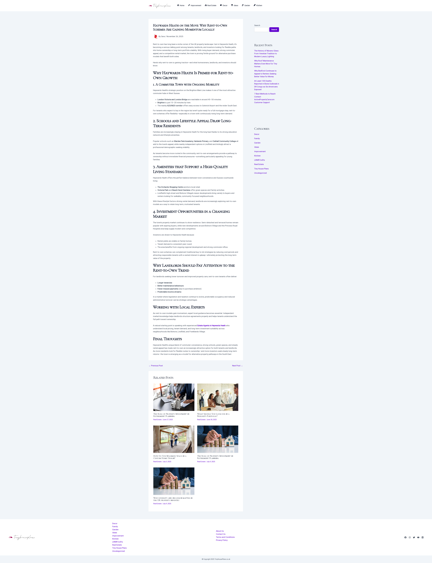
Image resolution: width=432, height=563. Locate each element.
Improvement (260, 151)
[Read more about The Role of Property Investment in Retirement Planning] (173, 397)
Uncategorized (260, 173)
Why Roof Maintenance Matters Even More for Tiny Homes (265, 64)
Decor (256, 134)
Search (257, 25)
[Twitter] (414, 537)
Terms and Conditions (225, 537)
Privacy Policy (222, 540)
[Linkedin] (423, 537)
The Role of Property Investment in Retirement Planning (171, 415)
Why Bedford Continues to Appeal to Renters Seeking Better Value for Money (265, 74)
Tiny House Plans (261, 169)
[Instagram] (410, 537)
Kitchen (257, 156)
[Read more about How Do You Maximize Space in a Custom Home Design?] (173, 439)
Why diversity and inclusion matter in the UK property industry (172, 499)
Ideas (256, 147)
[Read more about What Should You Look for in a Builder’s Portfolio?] (217, 397)
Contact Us (220, 534)
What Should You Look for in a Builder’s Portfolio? (213, 415)
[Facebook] (405, 537)
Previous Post (156, 366)
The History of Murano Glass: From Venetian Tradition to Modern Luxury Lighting (266, 54)
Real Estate (157, 419)
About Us (220, 531)
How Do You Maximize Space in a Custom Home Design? (169, 457)
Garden (257, 143)
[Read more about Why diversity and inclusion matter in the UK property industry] (173, 481)
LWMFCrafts (259, 160)
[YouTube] (418, 537)
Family (257, 138)
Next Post (237, 366)
